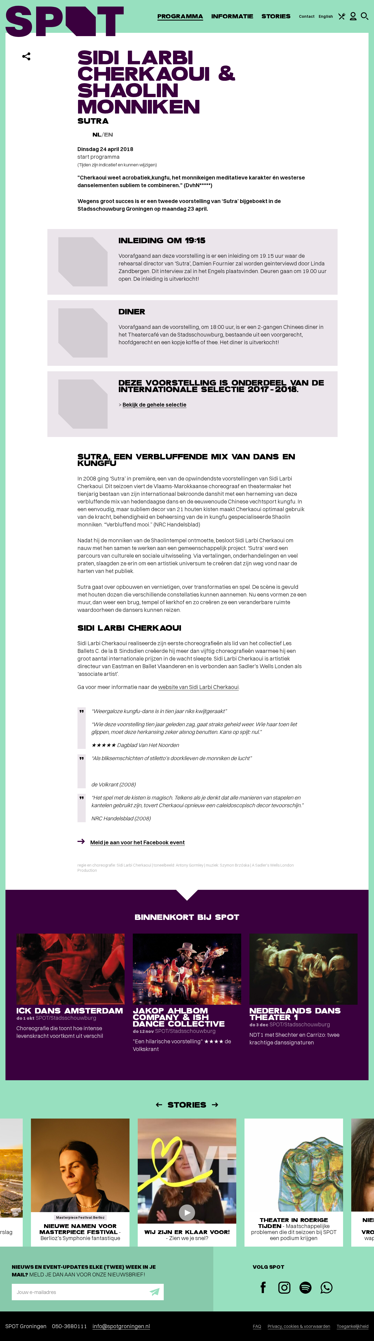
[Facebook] (263, 1288)
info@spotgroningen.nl (121, 1326)
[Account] (353, 18)
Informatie (232, 16)
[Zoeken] (365, 18)
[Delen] (26, 56)
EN (108, 134)
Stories (276, 16)
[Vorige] (158, 1104)
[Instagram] (284, 1288)
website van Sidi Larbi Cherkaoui (198, 686)
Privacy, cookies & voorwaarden (299, 1326)
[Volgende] (215, 1104)
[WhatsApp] (326, 1288)
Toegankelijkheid (353, 1326)
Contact (307, 16)
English (326, 16)
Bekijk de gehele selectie (154, 404)
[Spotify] (305, 1288)
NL (97, 134)
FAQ (257, 1326)
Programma (180, 16)
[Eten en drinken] (342, 18)
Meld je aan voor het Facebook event (137, 842)
